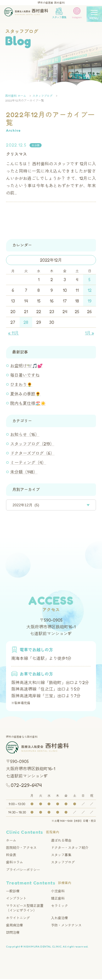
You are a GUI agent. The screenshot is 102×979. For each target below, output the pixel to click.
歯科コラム (14, 862)
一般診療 (13, 891)
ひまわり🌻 (21, 384)
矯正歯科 (58, 898)
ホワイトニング (18, 918)
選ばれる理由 (61, 840)
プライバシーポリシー (23, 870)
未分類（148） (23, 472)
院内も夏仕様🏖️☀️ (28, 403)
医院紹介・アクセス (21, 847)
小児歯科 (58, 891)
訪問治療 (13, 932)
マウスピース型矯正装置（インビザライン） (24, 908)
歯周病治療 (14, 925)
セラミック (59, 906)
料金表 (11, 855)
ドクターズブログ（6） (32, 453)
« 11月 (13, 333)
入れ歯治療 (59, 918)
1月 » (89, 333)
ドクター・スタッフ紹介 (69, 847)
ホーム (11, 840)
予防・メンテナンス (66, 925)
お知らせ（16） (24, 434)
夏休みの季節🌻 (25, 393)
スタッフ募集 (61, 855)
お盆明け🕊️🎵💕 (26, 365)
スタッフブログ (63, 862)
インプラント (16, 898)
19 (90, 301)
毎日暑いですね (24, 375)
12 (90, 290)
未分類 (35, 145)
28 (26, 322)
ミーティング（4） (28, 462)
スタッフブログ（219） (32, 443)
